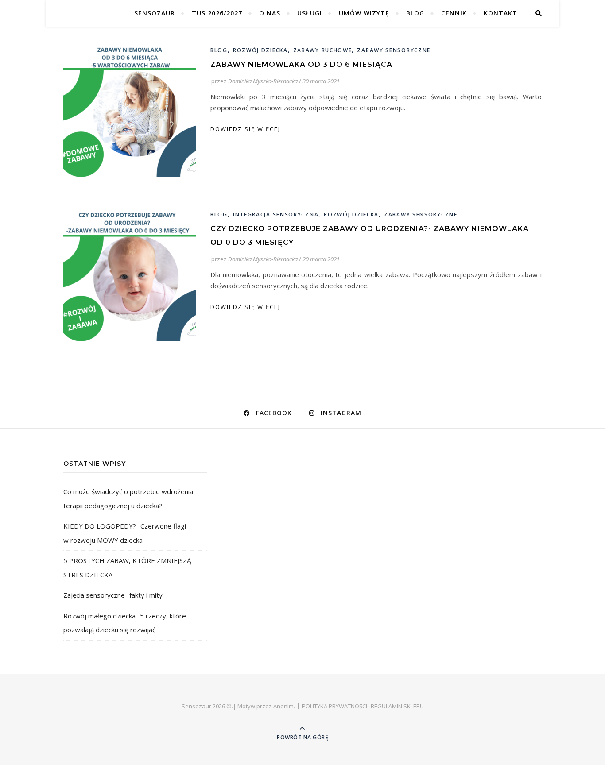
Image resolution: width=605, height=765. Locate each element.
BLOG (415, 13)
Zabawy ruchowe (322, 50)
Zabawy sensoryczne (393, 50)
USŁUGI (309, 13)
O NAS (269, 13)
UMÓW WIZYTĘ (364, 13)
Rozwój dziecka (260, 50)
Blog (219, 50)
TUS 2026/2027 (217, 13)
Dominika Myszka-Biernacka (263, 81)
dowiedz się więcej (245, 129)
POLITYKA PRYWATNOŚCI (334, 706)
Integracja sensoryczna (275, 214)
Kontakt (500, 13)
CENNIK (454, 13)
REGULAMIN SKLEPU (397, 706)
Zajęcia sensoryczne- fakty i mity (113, 595)
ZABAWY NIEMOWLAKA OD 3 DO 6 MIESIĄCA (301, 64)
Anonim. (284, 706)
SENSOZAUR (154, 13)
